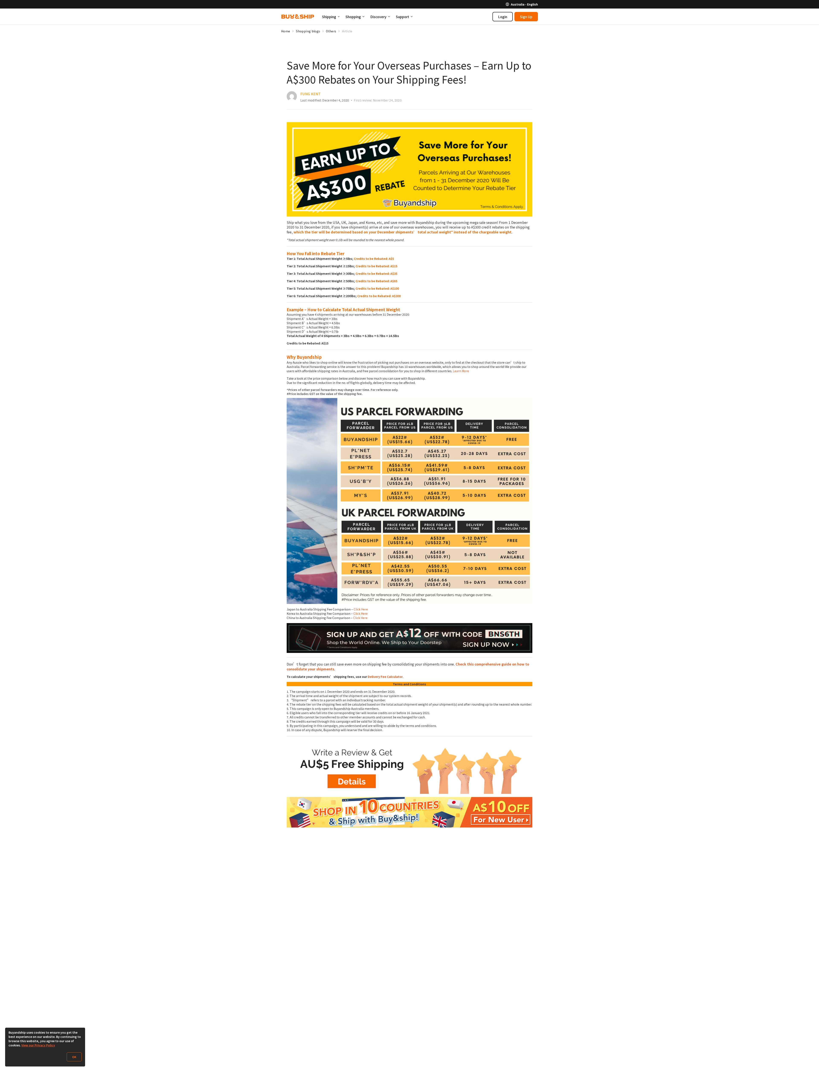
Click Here (361, 609)
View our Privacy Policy (38, 1045)
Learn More (461, 371)
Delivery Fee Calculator (385, 676)
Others (331, 31)
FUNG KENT (310, 93)
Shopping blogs (308, 31)
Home (285, 31)
